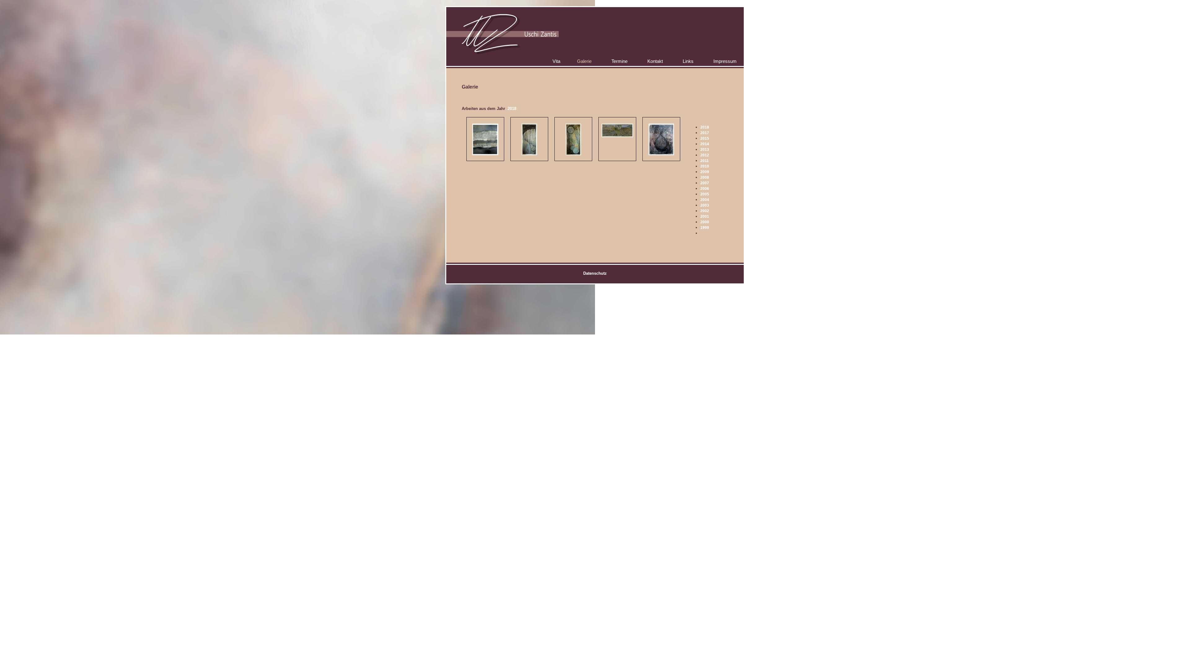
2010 (704, 166)
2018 (704, 127)
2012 (704, 155)
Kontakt (655, 61)
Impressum (725, 61)
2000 (704, 222)
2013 (704, 149)
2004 (704, 200)
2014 (704, 144)
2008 (704, 177)
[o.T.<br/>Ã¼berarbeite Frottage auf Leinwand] (529, 153)
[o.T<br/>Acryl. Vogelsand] (485, 139)
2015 (704, 138)
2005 (704, 194)
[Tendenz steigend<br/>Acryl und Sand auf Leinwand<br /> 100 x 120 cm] (661, 153)
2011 (704, 161)
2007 (704, 183)
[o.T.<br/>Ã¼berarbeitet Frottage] (573, 153)
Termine (619, 61)
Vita (556, 61)
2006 (704, 188)
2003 (704, 205)
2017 (704, 133)
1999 (704, 227)
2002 (704, 211)
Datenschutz (595, 273)
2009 (704, 172)
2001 (704, 216)
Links (688, 61)
